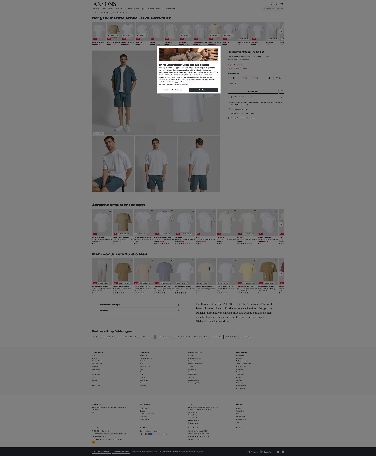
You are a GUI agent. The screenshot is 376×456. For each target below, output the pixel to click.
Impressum (184, 84)
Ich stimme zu (203, 90)
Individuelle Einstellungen (172, 90)
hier (176, 82)
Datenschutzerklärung (174, 84)
